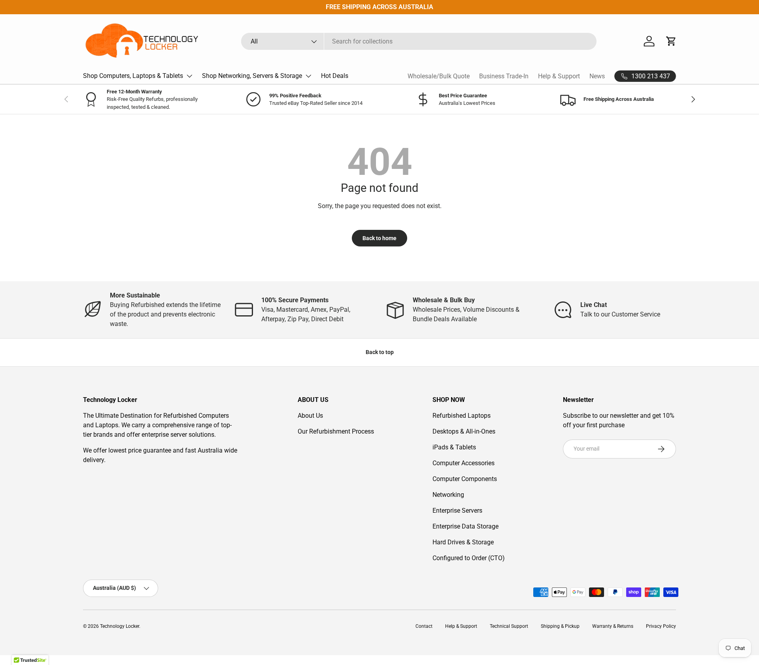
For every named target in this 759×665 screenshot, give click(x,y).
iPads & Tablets (454, 447)
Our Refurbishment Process (336, 431)
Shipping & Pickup (560, 626)
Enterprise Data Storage (465, 526)
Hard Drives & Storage (463, 542)
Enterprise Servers (457, 510)
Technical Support (509, 626)
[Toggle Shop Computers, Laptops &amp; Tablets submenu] (189, 76)
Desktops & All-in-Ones (463, 431)
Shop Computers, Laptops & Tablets (133, 76)
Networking (448, 494)
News (597, 76)
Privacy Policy (661, 626)
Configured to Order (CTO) (468, 558)
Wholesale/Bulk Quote (439, 76)
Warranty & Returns (612, 626)
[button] (671, 41)
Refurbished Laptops (461, 415)
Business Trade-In (504, 76)
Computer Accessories (463, 463)
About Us (310, 415)
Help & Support (559, 76)
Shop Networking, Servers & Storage (252, 76)
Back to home (379, 238)
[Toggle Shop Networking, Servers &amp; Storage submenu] (308, 76)
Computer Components (464, 479)
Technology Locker (119, 626)
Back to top (380, 352)
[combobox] (419, 41)
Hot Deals (334, 76)
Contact (423, 626)
